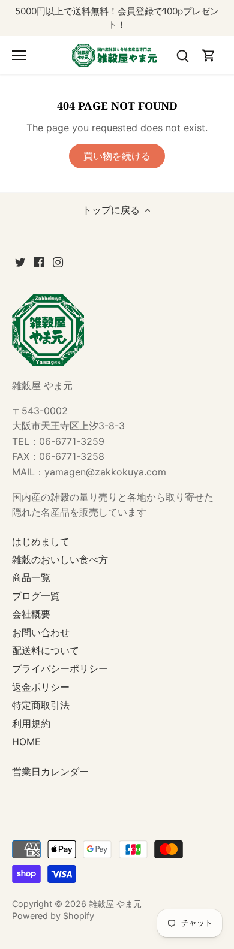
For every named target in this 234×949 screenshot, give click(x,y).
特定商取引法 (41, 705)
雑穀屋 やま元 (115, 904)
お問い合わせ (41, 632)
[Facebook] (39, 261)
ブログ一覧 (36, 596)
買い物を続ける (117, 156)
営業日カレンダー (50, 772)
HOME (26, 742)
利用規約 (31, 724)
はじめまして (41, 541)
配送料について (45, 650)
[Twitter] (20, 261)
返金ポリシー (41, 687)
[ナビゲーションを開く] (19, 55)
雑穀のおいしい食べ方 (60, 559)
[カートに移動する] (209, 54)
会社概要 (31, 614)
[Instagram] (58, 261)
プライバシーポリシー (60, 668)
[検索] (182, 54)
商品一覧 (31, 577)
